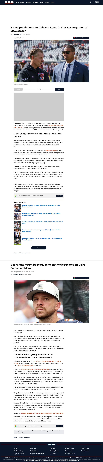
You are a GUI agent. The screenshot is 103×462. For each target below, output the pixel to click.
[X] (93, 2)
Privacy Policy (54, 451)
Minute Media (12, 457)
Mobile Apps (85, 448)
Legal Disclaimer (19, 454)
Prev (18, 89)
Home (15, 253)
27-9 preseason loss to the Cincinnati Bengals (35, 369)
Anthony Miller (17, 274)
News (17, 2)
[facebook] (90, 2)
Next (59, 89)
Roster (42, 2)
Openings (33, 448)
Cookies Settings (70, 454)
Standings (35, 2)
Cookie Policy (85, 451)
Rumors (22, 2)
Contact (52, 448)
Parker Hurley (17, 34)
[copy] (23, 38)
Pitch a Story (34, 451)
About (15, 448)
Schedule (28, 2)
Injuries (47, 2)
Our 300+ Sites (69, 448)
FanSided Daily (18, 451)
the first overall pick (51, 150)
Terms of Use (69, 451)
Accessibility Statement (37, 454)
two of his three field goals (25, 365)
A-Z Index (53, 454)
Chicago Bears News (24, 253)
